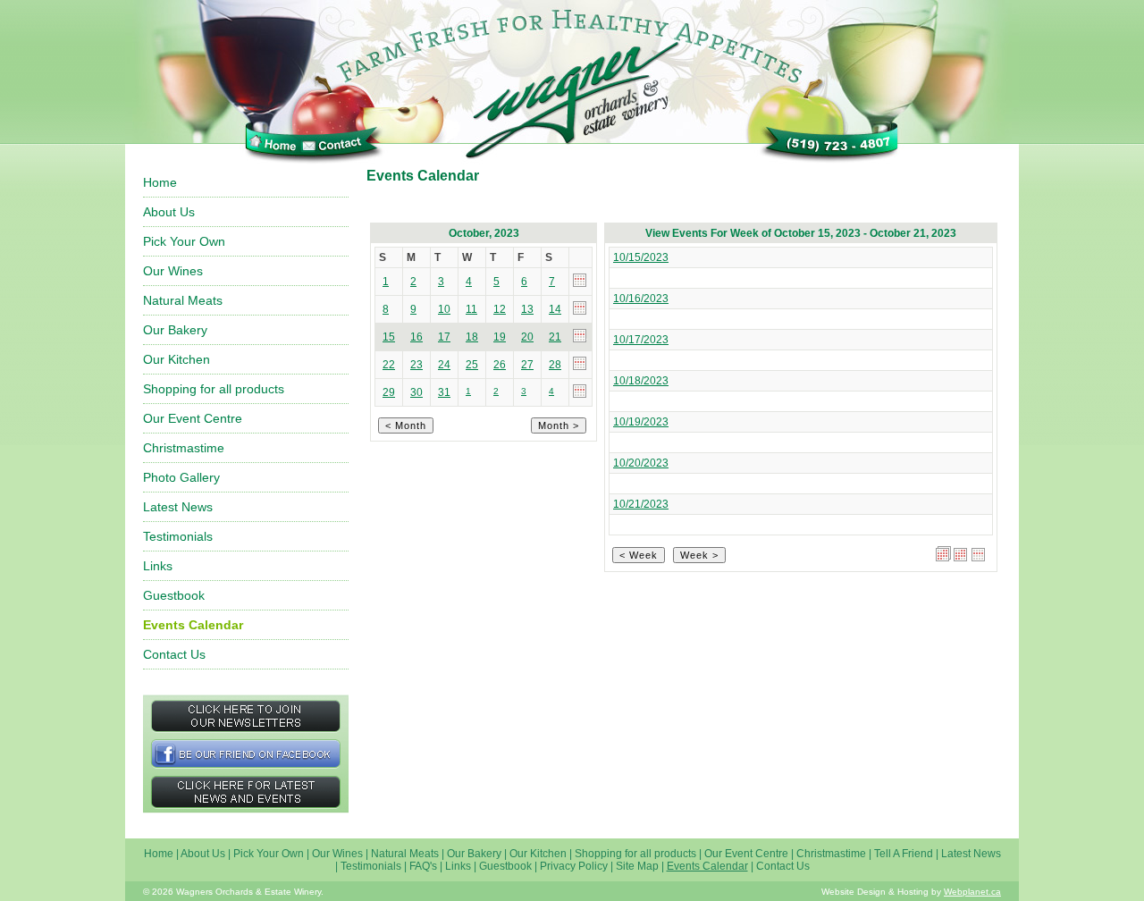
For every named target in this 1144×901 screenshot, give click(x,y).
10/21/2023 (641, 504)
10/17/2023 (641, 339)
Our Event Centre (192, 418)
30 (416, 392)
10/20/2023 (641, 463)
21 (555, 337)
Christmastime (183, 448)
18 (472, 337)
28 (555, 364)
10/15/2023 (641, 257)
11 (471, 309)
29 (389, 392)
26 (499, 364)
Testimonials (178, 536)
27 (527, 364)
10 (444, 309)
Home (160, 182)
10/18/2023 (641, 381)
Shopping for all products (213, 389)
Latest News (178, 507)
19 (499, 337)
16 (416, 337)
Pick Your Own (184, 241)
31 (444, 392)
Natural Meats (183, 300)
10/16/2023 (641, 298)
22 (389, 364)
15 (389, 337)
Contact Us (174, 654)
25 (472, 364)
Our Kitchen (176, 359)
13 (527, 309)
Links (157, 566)
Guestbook (174, 595)
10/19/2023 (641, 422)
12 (499, 309)
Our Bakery (175, 330)
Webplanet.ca (972, 892)
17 (444, 337)
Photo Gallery (181, 477)
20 (527, 337)
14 (555, 309)
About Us (169, 212)
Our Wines (173, 271)
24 (444, 364)
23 (416, 364)
